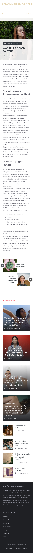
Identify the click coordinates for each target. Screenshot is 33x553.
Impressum (9, 548)
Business (5, 516)
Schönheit (17, 43)
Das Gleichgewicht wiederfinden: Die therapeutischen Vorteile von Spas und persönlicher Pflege (16, 380)
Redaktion (7, 55)
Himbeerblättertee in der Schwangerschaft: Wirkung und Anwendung (22, 456)
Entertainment (7, 526)
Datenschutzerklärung (20, 548)
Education (6, 523)
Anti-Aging (8, 43)
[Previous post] (2, 265)
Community (6, 520)
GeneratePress (22, 544)
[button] (2, 13)
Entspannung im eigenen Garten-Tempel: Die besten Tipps (21, 442)
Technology (6, 533)
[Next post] (30, 279)
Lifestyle (5, 530)
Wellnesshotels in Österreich (21, 469)
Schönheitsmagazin (17, 4)
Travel (5, 536)
